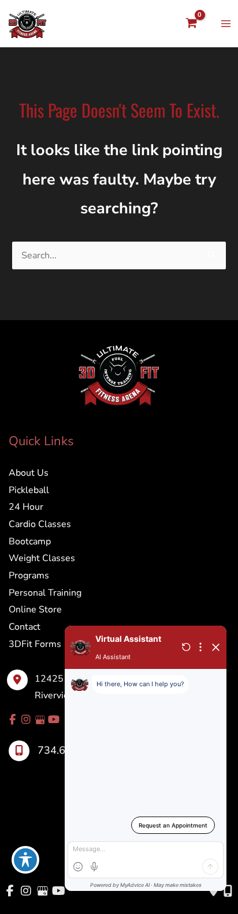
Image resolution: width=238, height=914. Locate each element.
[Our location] (228, 891)
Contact (24, 626)
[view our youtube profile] (54, 719)
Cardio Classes (40, 524)
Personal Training (45, 592)
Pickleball (29, 490)
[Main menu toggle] (226, 24)
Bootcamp (30, 541)
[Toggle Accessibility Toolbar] (25, 860)
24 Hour (26, 507)
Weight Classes (42, 558)
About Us (29, 473)
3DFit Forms (35, 644)
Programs (29, 575)
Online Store (35, 609)
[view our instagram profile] (26, 719)
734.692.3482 (72, 750)
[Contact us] (213, 891)
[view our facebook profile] (12, 719)
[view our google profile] (40, 719)
